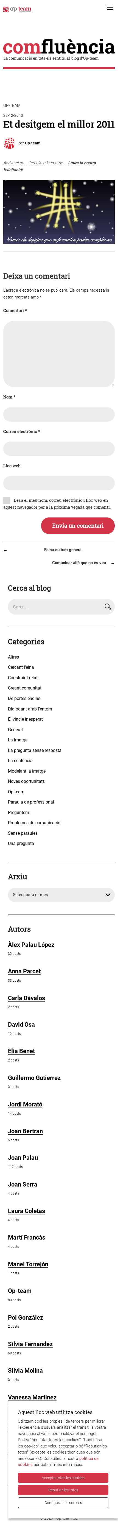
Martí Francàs (26, 1237)
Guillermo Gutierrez (34, 1077)
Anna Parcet (24, 971)
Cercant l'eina (21, 667)
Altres (13, 657)
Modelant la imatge (27, 771)
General (15, 729)
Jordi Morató (25, 1104)
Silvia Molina (25, 1370)
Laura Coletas (26, 1211)
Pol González (25, 1317)
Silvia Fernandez (30, 1344)
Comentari (15, 310)
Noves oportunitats (26, 781)
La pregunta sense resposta (34, 750)
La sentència (20, 760)
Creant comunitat (24, 688)
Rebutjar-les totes (63, 1490)
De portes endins (24, 698)
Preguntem (18, 812)
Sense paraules (23, 833)
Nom (9, 397)
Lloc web (12, 466)
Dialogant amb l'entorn (30, 709)
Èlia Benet (21, 1051)
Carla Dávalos (26, 998)
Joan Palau (23, 1157)
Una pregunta (21, 843)
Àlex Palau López (31, 944)
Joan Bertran (25, 1131)
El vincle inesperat (25, 719)
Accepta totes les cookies (63, 1478)
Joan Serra (22, 1184)
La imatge (17, 740)
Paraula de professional (31, 802)
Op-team (12, 105)
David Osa (21, 1024)
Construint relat (23, 677)
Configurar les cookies (63, 1502)
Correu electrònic (21, 431)
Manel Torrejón (28, 1264)
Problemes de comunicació (34, 822)
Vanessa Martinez (32, 1397)
